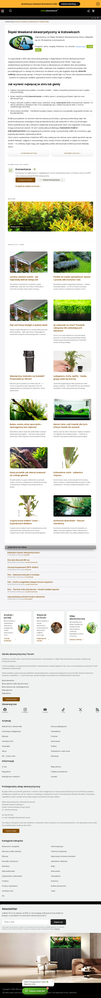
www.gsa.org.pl (81, 46)
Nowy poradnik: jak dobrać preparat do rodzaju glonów (28, 474)
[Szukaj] (10, 12)
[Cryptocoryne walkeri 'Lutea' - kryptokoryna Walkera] (29, 517)
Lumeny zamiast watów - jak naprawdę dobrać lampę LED (24, 278)
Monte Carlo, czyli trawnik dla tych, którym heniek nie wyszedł (70, 425)
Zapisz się (58, 922)
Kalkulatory (6, 693)
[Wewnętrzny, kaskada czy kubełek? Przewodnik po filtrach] (29, 372)
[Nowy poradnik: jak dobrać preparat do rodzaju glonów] (29, 469)
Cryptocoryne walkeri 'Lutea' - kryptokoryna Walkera (24, 522)
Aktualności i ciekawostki (39, 22)
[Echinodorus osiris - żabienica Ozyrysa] (72, 469)
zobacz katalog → (69, 4)
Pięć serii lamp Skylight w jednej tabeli (28, 325)
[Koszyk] (93, 11)
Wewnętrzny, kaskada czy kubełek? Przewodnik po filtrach (27, 377)
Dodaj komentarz (25, 180)
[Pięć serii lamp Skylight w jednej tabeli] (29, 321)
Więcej (57, 929)
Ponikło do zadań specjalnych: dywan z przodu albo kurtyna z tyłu (72, 278)
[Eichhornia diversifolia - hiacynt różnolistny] (72, 517)
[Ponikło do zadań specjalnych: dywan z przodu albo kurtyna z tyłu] (72, 273)
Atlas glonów (7, 690)
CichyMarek (28, 577)
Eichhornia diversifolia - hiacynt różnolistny (68, 522)
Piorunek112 (28, 599)
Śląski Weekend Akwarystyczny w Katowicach (44, 32)
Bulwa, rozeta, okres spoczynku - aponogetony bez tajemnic (26, 425)
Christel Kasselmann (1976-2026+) (23, 567)
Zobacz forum (11, 699)
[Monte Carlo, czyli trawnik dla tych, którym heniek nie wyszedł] (72, 421)
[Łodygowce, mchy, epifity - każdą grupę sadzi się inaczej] (72, 372)
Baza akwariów (8, 680)
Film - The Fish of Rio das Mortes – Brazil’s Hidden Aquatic (33, 589)
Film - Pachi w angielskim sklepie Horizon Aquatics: (30, 582)
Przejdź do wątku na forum (27, 186)
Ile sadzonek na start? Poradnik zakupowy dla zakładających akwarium (69, 328)
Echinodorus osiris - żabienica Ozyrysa (68, 474)
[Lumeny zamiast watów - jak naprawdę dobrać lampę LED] (29, 273)
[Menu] (2, 11)
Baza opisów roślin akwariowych (15, 684)
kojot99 (27, 555)
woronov (28, 570)
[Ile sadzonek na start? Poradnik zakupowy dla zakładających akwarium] (72, 321)
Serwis (17, 22)
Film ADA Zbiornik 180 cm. (18, 560)
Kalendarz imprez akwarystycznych (23, 552)
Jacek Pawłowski (31, 562)
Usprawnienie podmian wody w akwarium (26, 597)
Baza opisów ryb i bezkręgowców (15, 687)
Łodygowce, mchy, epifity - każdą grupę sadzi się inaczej (69, 377)
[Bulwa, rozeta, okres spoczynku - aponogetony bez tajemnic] (29, 421)
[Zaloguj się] (88, 11)
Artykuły (24, 22)
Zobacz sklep (11, 831)
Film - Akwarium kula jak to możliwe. (23, 575)
